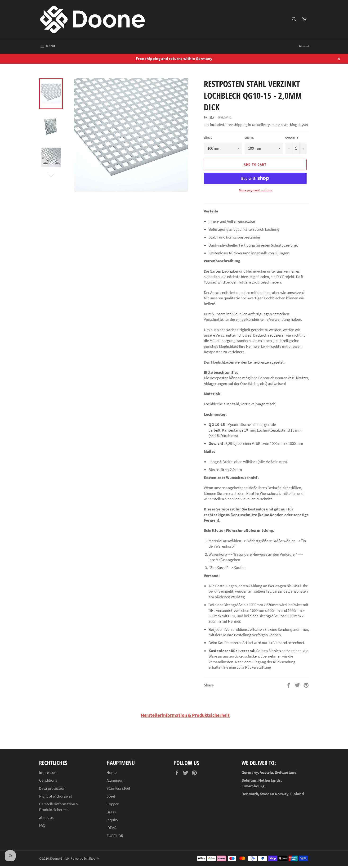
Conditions (48, 780)
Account (304, 46)
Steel (111, 796)
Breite (249, 137)
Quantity (291, 137)
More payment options (255, 190)
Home (111, 772)
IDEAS (111, 827)
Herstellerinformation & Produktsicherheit (185, 715)
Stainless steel (118, 788)
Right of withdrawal (55, 796)
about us (46, 817)
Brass (111, 812)
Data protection (52, 788)
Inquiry (112, 819)
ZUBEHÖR (115, 835)
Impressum (48, 772)
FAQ (42, 825)
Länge (208, 137)
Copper (113, 804)
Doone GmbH (59, 859)
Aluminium (116, 780)
